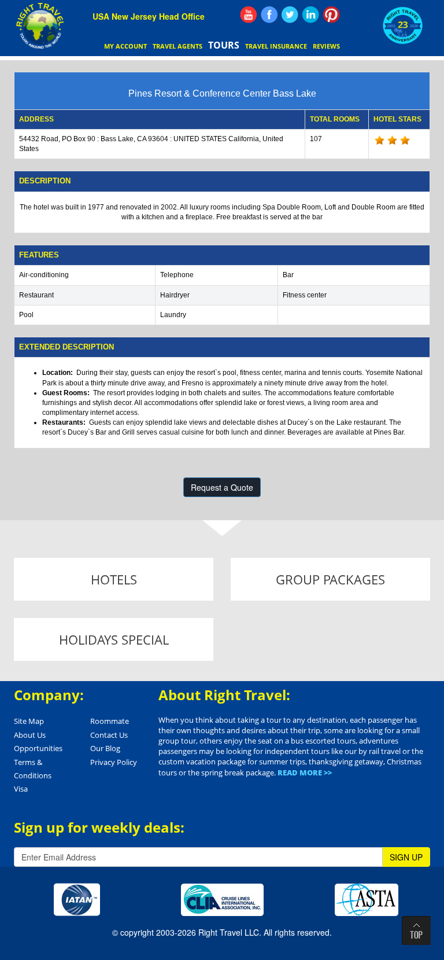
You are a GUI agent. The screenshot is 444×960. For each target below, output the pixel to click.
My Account (125, 46)
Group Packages (330, 579)
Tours (223, 45)
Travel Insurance (276, 46)
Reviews (326, 46)
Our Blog (105, 748)
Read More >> (305, 772)
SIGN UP (406, 857)
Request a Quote (222, 487)
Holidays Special (114, 639)
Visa (21, 789)
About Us (30, 735)
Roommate (109, 721)
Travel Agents (177, 46)
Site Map (29, 721)
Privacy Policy (113, 762)
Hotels (114, 579)
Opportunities (38, 748)
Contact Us (109, 735)
